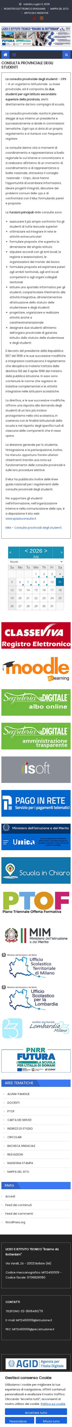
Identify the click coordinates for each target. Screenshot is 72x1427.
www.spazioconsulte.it (21, 519)
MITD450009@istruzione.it (34, 1320)
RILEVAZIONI (15, 1154)
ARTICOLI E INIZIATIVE (36, 13)
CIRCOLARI (14, 1137)
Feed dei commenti (19, 1214)
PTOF (11, 1111)
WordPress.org (15, 1222)
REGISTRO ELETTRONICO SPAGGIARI (24, 8)
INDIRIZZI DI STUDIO (20, 1129)
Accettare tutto (36, 1413)
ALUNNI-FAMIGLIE (18, 1094)
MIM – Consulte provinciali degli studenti (34, 528)
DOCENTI (13, 1103)
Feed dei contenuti (18, 1205)
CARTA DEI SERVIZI (19, 1120)
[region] (36, 1399)
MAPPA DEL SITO (59, 8)
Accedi (10, 1196)
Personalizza (18, 1421)
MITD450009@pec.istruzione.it (33, 1329)
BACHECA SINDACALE (21, 1146)
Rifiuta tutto (51, 1421)
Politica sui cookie (53, 1404)
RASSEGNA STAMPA (20, 1163)
